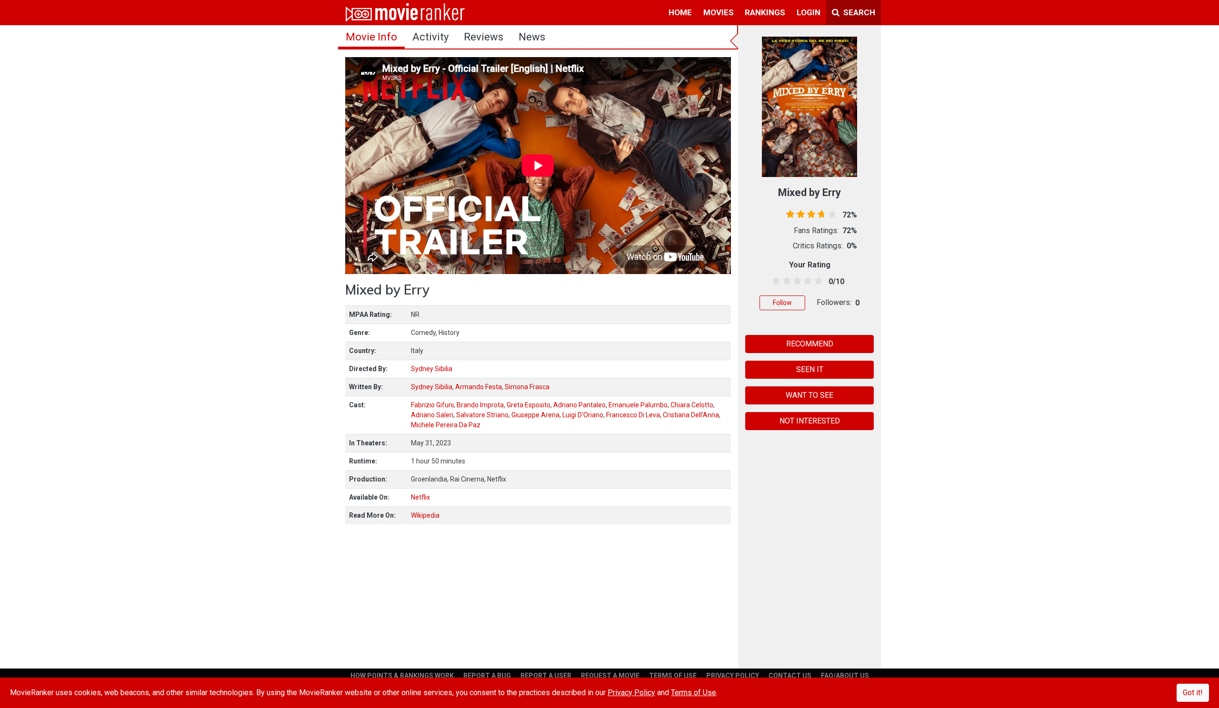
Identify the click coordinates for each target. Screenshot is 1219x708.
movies (718, 12)
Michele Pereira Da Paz (445, 425)
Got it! (1193, 692)
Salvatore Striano (482, 415)
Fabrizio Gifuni (432, 405)
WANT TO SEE (809, 395)
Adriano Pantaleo (579, 405)
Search (858, 12)
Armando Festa (478, 387)
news (532, 37)
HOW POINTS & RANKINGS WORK (402, 675)
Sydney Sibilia (431, 369)
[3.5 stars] (806, 281)
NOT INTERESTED (809, 420)
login (808, 12)
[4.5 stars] (816, 281)
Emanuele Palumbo (638, 405)
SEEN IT (809, 369)
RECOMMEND (809, 343)
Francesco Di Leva (633, 415)
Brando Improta (480, 405)
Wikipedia (425, 515)
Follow (782, 302)
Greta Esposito (528, 405)
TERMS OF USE (673, 675)
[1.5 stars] (785, 281)
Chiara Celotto (691, 405)
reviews (483, 37)
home (680, 12)
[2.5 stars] (795, 281)
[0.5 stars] (774, 281)
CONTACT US (790, 675)
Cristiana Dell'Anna (691, 415)
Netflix (420, 497)
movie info (371, 37)
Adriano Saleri (432, 415)
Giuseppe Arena (535, 415)
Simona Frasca (527, 387)
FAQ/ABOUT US (845, 675)
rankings (765, 12)
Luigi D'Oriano (582, 415)
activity (430, 37)
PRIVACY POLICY (732, 675)
